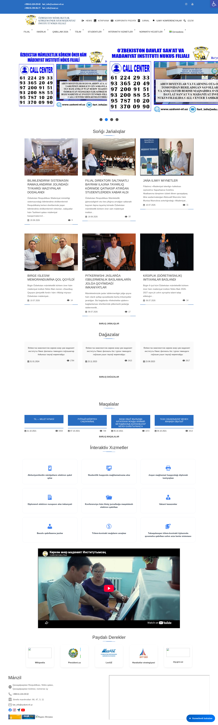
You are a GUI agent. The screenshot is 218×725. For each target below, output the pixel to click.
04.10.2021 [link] (161, 431)
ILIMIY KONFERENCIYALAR (167, 20)
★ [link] (200, 718)
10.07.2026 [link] (150, 205)
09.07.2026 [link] (92, 312)
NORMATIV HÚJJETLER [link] (151, 32)
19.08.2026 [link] (92, 217)
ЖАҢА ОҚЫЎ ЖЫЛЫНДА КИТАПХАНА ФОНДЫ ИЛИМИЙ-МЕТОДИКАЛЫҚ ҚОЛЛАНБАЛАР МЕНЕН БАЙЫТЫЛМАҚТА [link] (131, 423)
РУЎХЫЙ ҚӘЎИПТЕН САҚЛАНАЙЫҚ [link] (87, 420)
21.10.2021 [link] (31, 431)
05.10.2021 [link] (118, 431)
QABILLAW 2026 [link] (60, 32)
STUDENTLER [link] (95, 32)
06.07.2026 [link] (150, 300)
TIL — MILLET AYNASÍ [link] (44, 419)
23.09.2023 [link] (150, 361)
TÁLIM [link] (78, 32)
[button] (4, 79)
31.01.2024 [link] (34, 361)
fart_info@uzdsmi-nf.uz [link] (23, 705)
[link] (214, 4)
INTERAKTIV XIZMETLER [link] (120, 32)
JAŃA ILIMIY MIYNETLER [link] (160, 180)
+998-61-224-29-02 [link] (21, 694)
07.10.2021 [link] (75, 431)
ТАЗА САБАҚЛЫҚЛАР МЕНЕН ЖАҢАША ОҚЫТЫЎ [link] (174, 420)
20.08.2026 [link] (35, 220)
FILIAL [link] (27, 32)
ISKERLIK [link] (41, 32)
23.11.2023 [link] (92, 361)
